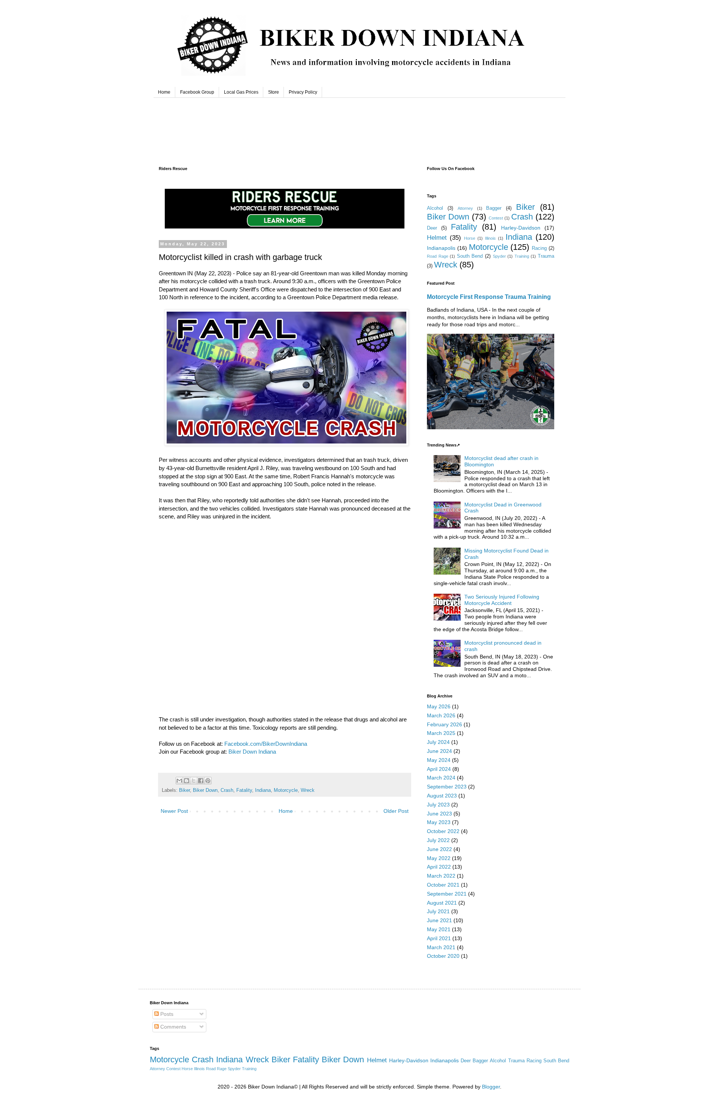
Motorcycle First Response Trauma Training (489, 296)
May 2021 (438, 929)
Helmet (437, 237)
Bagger (493, 208)
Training (522, 256)
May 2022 (438, 858)
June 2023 (439, 814)
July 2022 (438, 840)
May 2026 (438, 706)
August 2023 (442, 796)
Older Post (396, 811)
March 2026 (441, 715)
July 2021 (438, 911)
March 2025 (441, 733)
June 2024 (439, 751)
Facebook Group (197, 92)
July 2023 (438, 805)
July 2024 (438, 742)
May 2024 (438, 760)
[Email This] (179, 780)
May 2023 (438, 822)
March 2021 (441, 947)
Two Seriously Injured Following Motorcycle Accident (501, 600)
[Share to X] (193, 780)
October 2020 (443, 956)
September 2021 (447, 894)
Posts (166, 1014)
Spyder (499, 256)
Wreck (308, 790)
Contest (496, 218)
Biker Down (205, 790)
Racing (539, 248)
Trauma (546, 256)
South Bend (470, 256)
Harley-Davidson (520, 228)
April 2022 (439, 867)
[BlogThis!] (186, 780)
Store (273, 92)
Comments (172, 1027)
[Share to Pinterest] (208, 780)
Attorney (465, 208)
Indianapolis (441, 248)
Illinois (490, 238)
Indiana (263, 790)
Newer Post (174, 811)
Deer (432, 228)
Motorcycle (286, 790)
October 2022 (443, 831)
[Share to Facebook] (200, 780)
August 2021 (442, 903)
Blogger (491, 1087)
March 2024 (441, 778)
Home (164, 92)
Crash (227, 790)
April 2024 (439, 769)
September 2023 (447, 787)
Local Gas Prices (241, 92)
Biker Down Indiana (252, 751)
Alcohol (435, 208)
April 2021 (439, 938)
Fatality (244, 790)
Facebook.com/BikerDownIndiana (265, 744)
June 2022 (439, 849)
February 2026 (444, 724)
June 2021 (439, 920)
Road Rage (437, 256)
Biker (184, 790)
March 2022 (441, 876)
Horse (469, 238)
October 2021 (443, 885)
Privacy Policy (303, 92)
